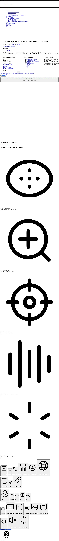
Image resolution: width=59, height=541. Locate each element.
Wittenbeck (28, 67)
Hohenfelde (28, 62)
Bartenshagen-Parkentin (30, 60)
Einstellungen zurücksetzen (5, 529)
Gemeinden (13, 44)
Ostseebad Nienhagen (30, 63)
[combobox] (29, 79)
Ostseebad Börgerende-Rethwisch (32, 61)
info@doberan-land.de (7, 64)
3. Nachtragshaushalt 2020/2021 (9, 46)
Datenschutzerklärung (7, 67)
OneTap (7, 144)
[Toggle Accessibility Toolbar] (3, 76)
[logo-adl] (8, 3)
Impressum (5, 66)
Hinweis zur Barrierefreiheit (8, 68)
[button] (3, 470)
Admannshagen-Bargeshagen (31, 59)
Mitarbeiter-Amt (19, 44)
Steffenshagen (28, 66)
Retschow (28, 65)
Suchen (4, 70)
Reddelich (28, 64)
